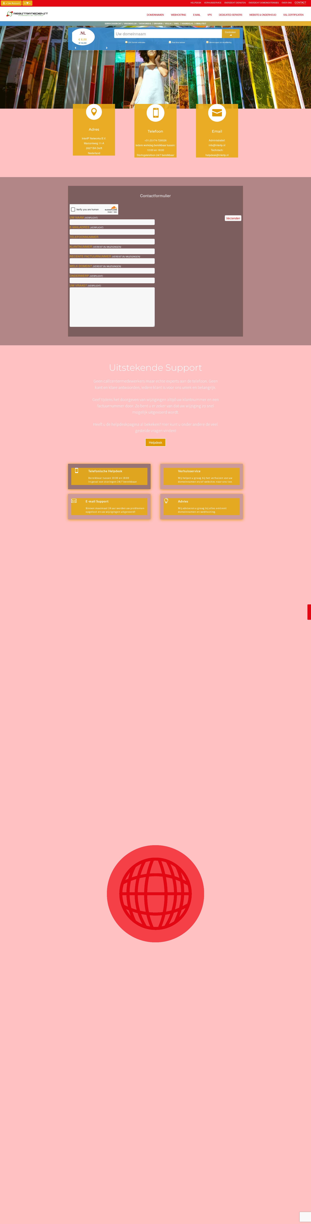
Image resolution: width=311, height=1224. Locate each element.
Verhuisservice (212, 3)
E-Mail (196, 14)
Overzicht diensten (235, 3)
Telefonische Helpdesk (105, 471)
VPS (209, 14)
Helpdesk (196, 3)
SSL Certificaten (293, 14)
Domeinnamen (155, 14)
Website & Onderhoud (262, 14)
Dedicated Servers (230, 14)
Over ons (287, 3)
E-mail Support (97, 501)
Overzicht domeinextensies (264, 3)
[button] (76, 47)
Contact (300, 2)
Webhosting (178, 14)
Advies (183, 501)
